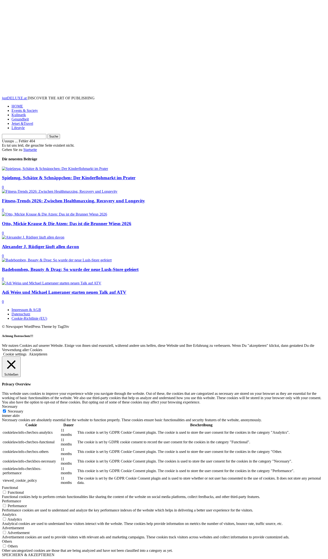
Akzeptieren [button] (38, 354)
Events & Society (25, 110)
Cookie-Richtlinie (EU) (29, 318)
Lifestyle (18, 128)
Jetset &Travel (22, 123)
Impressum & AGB (26, 310)
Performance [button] (11, 501)
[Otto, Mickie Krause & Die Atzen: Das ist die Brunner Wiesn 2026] (54, 214)
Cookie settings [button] (14, 354)
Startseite (30, 150)
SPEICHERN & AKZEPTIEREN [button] (28, 555)
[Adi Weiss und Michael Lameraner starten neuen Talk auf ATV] (51, 283)
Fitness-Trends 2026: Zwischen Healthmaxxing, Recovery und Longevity (73, 200)
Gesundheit (20, 119)
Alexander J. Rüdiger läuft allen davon (40, 246)
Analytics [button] (9, 514)
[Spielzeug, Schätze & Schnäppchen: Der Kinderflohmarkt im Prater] (55, 169)
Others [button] (7, 541)
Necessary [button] (10, 406)
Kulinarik (19, 115)
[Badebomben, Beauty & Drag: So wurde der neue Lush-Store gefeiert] (57, 260)
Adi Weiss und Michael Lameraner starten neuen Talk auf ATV (64, 292)
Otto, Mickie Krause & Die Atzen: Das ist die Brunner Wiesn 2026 (66, 223)
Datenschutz (21, 314)
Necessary (15, 411)
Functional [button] (10, 488)
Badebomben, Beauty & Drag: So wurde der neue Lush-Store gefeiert (70, 269)
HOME (17, 106)
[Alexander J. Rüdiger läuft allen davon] (33, 237)
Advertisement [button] (13, 528)
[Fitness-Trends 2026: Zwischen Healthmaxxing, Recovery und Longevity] (59, 191)
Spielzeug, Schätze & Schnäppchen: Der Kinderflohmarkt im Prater (68, 177)
